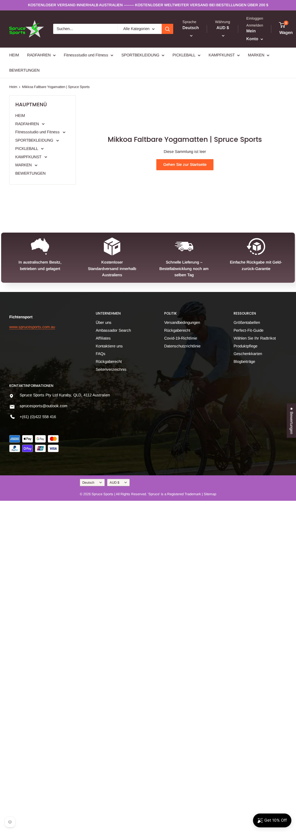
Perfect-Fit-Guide (248, 330)
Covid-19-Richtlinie (180, 338)
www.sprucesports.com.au (32, 327)
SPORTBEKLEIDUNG (140, 55)
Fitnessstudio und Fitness (86, 55)
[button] (91, 788)
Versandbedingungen (182, 322)
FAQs (100, 354)
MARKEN (256, 55)
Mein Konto (252, 35)
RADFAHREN (39, 55)
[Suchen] (167, 29)
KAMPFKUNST (222, 55)
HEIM (14, 55)
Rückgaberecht (109, 361)
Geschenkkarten (248, 354)
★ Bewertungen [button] (291, 420)
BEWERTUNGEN (24, 70)
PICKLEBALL (184, 55)
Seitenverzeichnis (111, 369)
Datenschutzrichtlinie (182, 346)
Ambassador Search (113, 330)
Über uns (103, 322)
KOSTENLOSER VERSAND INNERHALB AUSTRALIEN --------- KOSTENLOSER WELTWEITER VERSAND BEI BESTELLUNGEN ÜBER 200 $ (148, 5)
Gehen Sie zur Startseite (185, 164)
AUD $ (114, 482)
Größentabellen (247, 322)
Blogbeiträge (244, 361)
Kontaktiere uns (109, 346)
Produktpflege (245, 346)
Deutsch (88, 482)
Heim (13, 87)
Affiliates (103, 338)
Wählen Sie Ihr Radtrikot (255, 338)
